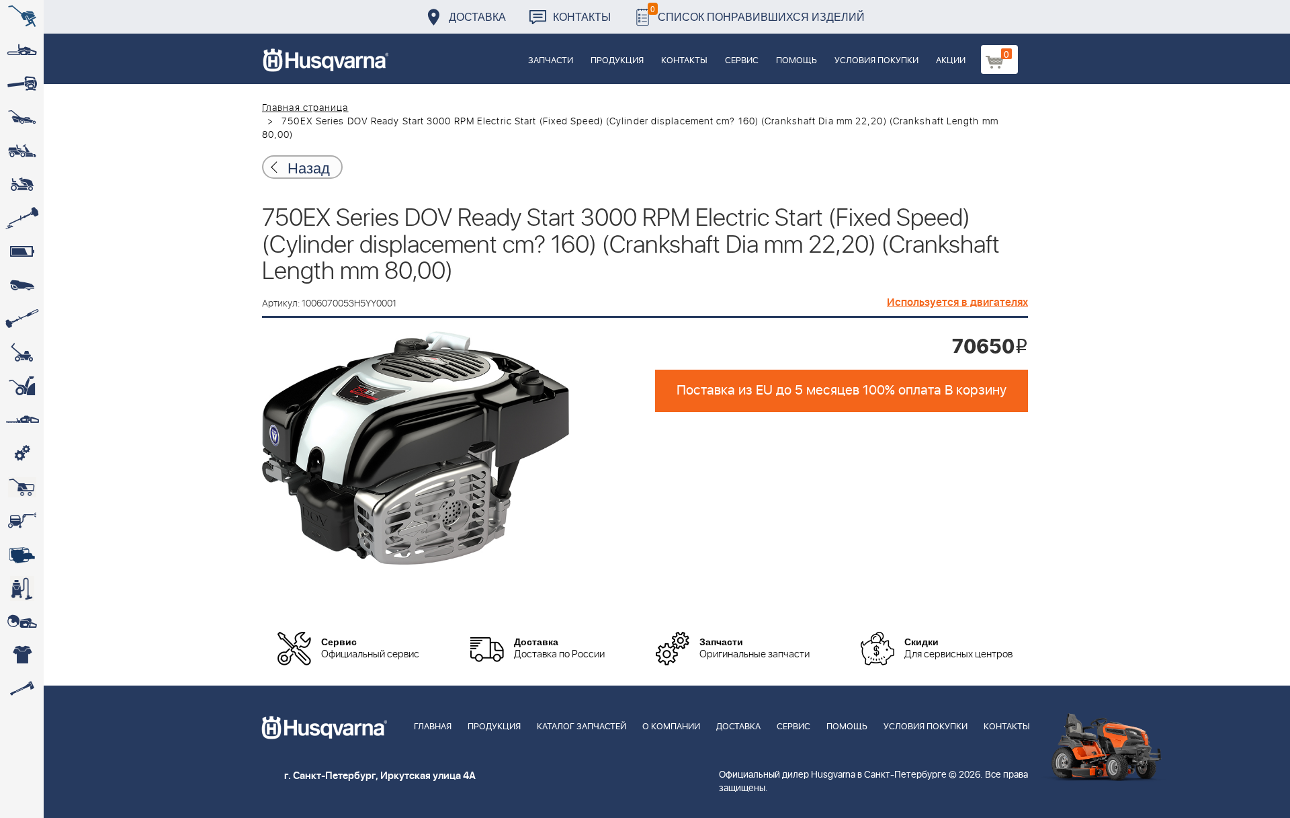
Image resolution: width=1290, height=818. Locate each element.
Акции (950, 60)
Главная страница (305, 108)
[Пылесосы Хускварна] (22, 588)
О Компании (671, 727)
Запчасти (550, 60)
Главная (433, 727)
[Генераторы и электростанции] (22, 487)
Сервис (742, 60)
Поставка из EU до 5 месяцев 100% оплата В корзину (841, 390)
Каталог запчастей (581, 727)
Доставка (477, 16)
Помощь (796, 60)
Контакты (582, 16)
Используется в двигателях (957, 302)
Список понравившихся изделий (757, 13)
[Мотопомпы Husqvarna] (22, 554)
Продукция (617, 60)
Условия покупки (876, 60)
